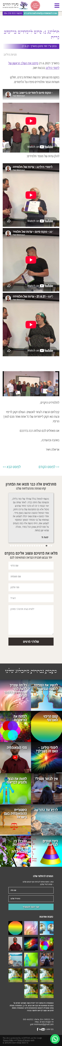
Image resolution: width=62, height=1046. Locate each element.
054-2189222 (45, 1019)
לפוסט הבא (14, 467)
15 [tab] (18, 545)
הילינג (6, 54)
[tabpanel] (30, 518)
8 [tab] (34, 545)
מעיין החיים (15, 5)
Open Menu (57, 6)
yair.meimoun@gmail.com (42, 1024)
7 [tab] (37, 545)
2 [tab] (49, 545)
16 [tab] (15, 545)
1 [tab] (51, 545)
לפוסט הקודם (47, 467)
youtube (42, 1029)
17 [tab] (13, 545)
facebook (37, 1029)
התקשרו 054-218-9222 (13, 13)
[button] (55, 1039)
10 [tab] (30, 545)
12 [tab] (25, 545)
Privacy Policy (8, 1040)
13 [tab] (22, 545)
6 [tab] (39, 545)
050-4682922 (28, 1019)
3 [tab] (46, 545)
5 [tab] (41, 545)
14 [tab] (20, 545)
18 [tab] (10, 545)
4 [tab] (44, 545)
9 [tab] (32, 545)
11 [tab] (27, 545)
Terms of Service (23, 1040)
